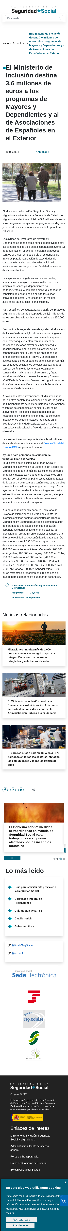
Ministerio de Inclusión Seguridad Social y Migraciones (36, 586)
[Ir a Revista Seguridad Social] (39, 10)
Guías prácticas (24, 918)
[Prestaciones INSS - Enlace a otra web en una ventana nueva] (34, 1030)
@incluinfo (18, 945)
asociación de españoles (26, 597)
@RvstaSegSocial (22, 937)
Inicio (5, 43)
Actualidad (19, 43)
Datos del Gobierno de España (28, 1155)
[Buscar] (59, 18)
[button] (32, 789)
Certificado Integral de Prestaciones (28, 893)
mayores (34, 592)
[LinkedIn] (13, 789)
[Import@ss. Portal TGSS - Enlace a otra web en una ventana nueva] (34, 989)
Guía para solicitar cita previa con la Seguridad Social (35, 881)
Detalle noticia (23, 911)
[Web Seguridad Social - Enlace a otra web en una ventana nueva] (34, 1011)
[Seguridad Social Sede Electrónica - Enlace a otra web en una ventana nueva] (34, 966)
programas (18, 592)
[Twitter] (21, 789)
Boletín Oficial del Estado (25, 1162)
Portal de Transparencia (24, 1149)
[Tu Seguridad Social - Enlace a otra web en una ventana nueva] (34, 1046)
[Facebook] (5, 789)
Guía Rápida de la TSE (28, 903)
